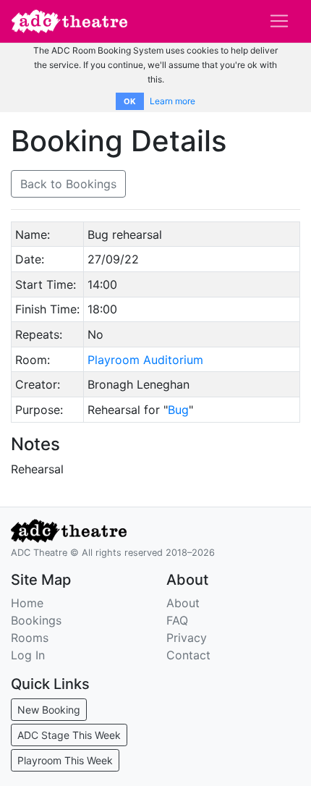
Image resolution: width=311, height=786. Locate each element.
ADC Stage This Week (69, 735)
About (183, 603)
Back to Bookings (68, 184)
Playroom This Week (65, 760)
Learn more (172, 101)
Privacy (186, 637)
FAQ (177, 620)
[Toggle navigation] (279, 21)
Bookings (36, 620)
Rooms (29, 637)
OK (130, 101)
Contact (188, 655)
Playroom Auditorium (145, 359)
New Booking (48, 709)
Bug (178, 409)
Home (27, 603)
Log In (28, 655)
